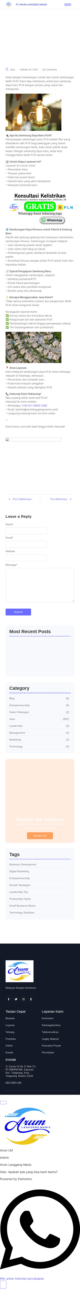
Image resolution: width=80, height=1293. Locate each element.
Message (11, 564)
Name (10, 524)
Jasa (12, 69)
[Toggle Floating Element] (3, 1285)
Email (9, 537)
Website (10, 551)
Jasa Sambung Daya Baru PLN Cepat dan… (36, 666)
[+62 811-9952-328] (34, 405)
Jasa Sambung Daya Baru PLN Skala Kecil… (36, 655)
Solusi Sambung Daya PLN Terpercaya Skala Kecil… (37, 644)
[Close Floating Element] (3, 1102)
